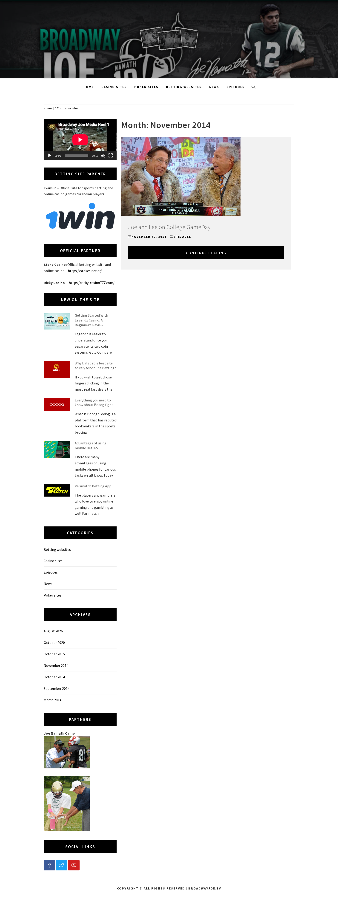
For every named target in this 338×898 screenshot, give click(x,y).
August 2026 (53, 631)
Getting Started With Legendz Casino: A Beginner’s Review (91, 320)
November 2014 (56, 665)
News (214, 87)
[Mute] (103, 155)
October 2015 (54, 654)
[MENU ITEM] (49, 865)
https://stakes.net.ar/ (85, 270)
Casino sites (114, 87)
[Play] (49, 155)
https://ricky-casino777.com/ (92, 282)
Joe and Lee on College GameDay (169, 227)
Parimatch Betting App (93, 486)
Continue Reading (206, 252)
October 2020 (54, 642)
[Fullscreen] (110, 155)
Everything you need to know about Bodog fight (94, 402)
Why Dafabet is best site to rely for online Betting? (95, 365)
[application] (80, 139)
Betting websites (184, 87)
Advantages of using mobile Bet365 (90, 445)
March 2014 (52, 700)
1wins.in (50, 188)
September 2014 (56, 688)
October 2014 (54, 677)
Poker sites (146, 87)
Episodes (236, 87)
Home (88, 87)
